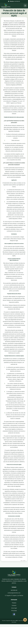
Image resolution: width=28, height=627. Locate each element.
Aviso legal (14, 608)
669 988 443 (15, 1)
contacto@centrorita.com (14, 593)
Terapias (14, 603)
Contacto (14, 605)
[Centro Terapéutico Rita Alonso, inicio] (5, 5)
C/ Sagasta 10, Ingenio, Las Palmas (14, 595)
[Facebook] (14, 614)
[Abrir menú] (25, 5)
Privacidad (14, 610)
